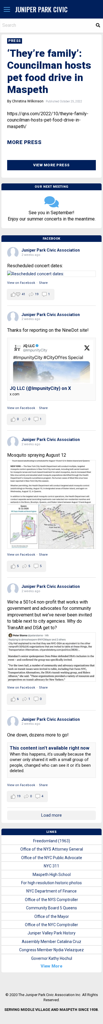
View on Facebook (21, 283)
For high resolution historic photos (51, 883)
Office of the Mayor (51, 916)
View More (51, 966)
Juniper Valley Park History (51, 933)
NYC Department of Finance (51, 891)
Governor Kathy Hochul (51, 958)
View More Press (51, 165)
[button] (6, 9)
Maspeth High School (52, 874)
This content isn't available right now (49, 748)
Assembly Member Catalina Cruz (51, 941)
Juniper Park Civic (41, 9)
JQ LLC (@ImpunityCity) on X (40, 388)
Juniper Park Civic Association (50, 250)
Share (43, 283)
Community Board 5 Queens (51, 908)
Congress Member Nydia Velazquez (51, 950)
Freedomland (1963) (51, 841)
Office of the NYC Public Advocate (51, 857)
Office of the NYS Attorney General (51, 849)
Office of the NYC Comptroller (51, 924)
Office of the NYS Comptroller (51, 899)
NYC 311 (51, 866)
